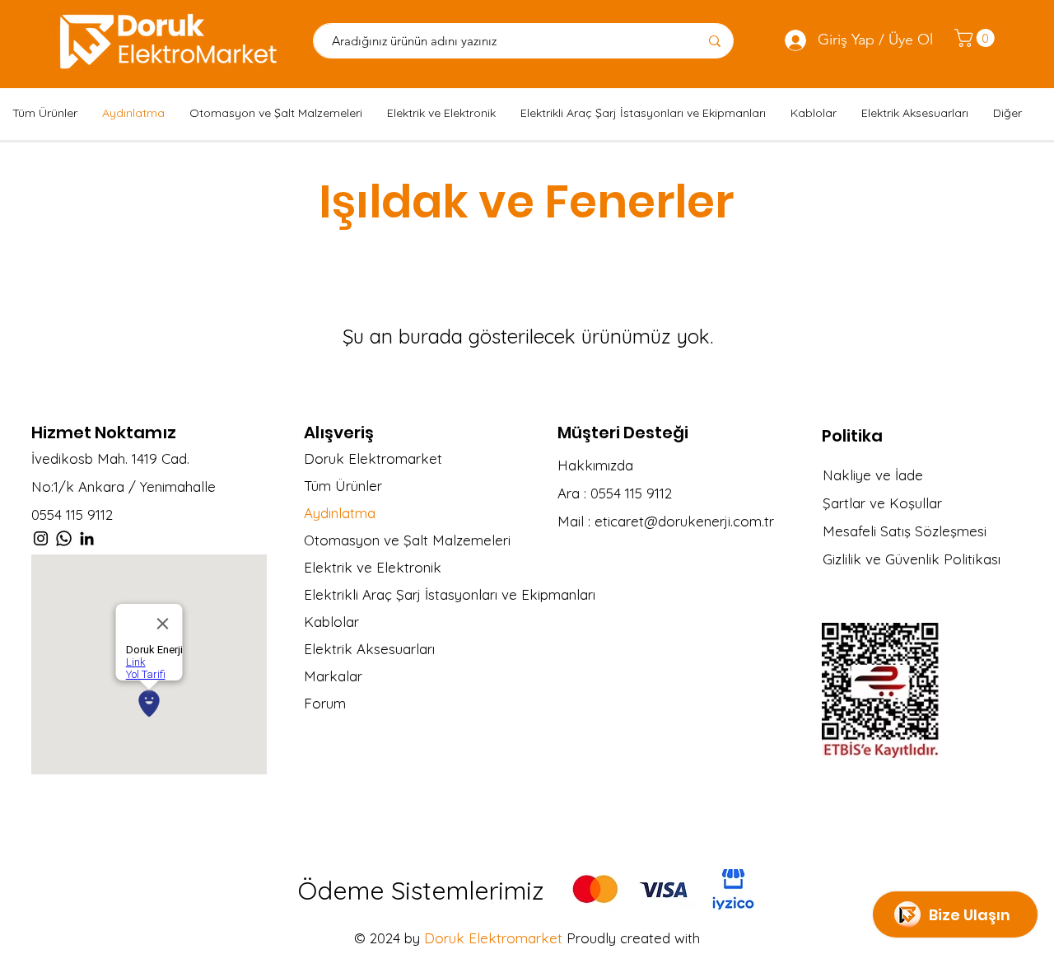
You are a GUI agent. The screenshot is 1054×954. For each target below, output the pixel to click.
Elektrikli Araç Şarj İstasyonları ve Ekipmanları (435, 594)
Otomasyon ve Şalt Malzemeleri (407, 540)
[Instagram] (40, 538)
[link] (976, 38)
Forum (325, 703)
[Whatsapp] (63, 538)
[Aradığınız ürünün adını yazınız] (714, 41)
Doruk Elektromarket (373, 458)
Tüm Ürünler (343, 485)
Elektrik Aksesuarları (369, 648)
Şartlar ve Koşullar (882, 503)
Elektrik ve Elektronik (372, 567)
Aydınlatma (339, 512)
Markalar (333, 676)
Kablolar (331, 621)
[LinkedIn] (86, 538)
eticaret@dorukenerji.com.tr (684, 521)
